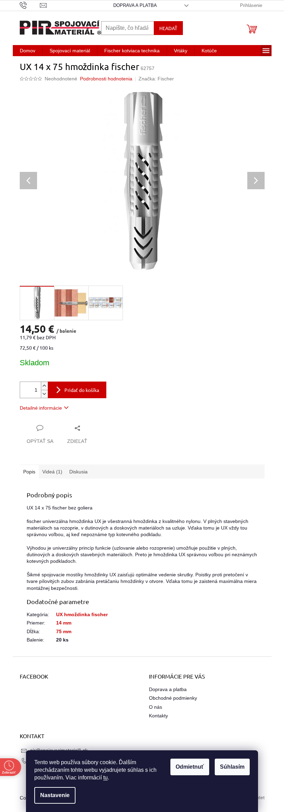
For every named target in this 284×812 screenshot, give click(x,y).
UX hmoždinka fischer (82, 614)
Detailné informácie (41, 408)
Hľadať (168, 28)
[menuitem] (27, 50)
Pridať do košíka (81, 390)
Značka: (156, 78)
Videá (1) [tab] (52, 471)
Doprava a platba (135, 5)
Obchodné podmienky (173, 698)
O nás (155, 707)
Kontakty (158, 715)
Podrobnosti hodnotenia (106, 78)
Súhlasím (230, 767)
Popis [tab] (29, 471)
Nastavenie (52, 795)
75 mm (63, 631)
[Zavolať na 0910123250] (30, 5)
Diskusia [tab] (78, 471)
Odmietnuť (187, 767)
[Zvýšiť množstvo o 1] (44, 386)
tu (103, 777)
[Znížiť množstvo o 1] (44, 394)
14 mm (63, 623)
